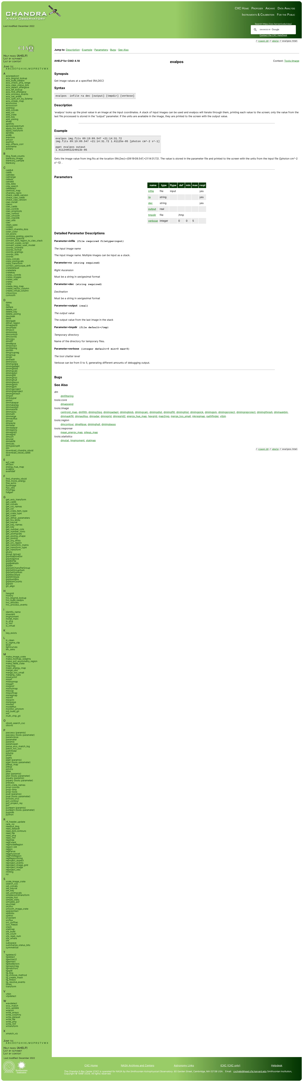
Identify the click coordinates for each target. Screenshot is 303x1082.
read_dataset (13, 828)
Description (73, 49)
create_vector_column (17, 288)
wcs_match (12, 1005)
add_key (10, 116)
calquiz (9, 179)
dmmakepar (12, 402)
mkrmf (9, 697)
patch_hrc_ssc (13, 748)
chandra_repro (13, 193)
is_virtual (10, 625)
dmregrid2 (119, 416)
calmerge (11, 177)
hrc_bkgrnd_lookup (16, 597)
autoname (11, 146)
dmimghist (182, 412)
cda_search (12, 186)
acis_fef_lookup (14, 89)
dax (8, 304)
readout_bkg (12, 826)
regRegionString (14, 858)
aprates (10, 132)
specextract (12, 911)
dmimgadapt (111, 412)
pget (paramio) (14, 759)
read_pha (11, 835)
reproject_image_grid (17, 865)
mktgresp (11, 702)
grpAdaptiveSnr (14, 556)
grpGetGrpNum (14, 572)
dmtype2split (13, 445)
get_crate (11, 515)
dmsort (10, 436)
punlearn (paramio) (16, 807)
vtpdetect (11, 996)
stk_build (10, 931)
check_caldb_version (17, 195)
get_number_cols (15, 529)
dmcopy (10, 339)
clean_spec (12, 224)
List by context (12, 61)
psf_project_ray (14, 803)
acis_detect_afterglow (17, 87)
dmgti (9, 357)
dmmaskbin (281, 412)
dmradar (94, 416)
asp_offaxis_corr (15, 144)
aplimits (10, 123)
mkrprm (10, 699)
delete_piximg (13, 313)
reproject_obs (13, 869)
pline (8, 771)
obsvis (9, 725)
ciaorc (9, 204)
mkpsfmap (11, 693)
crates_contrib (13, 274)
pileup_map (91, 432)
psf (7, 805)
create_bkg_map (15, 286)
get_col (10, 508)
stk (7, 940)
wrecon (10, 1010)
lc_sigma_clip (13, 642)
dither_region (13, 323)
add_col (10, 112)
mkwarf (10, 704)
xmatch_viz (12, 1033)
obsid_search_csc (15, 723)
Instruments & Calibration (258, 14)
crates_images (13, 277)
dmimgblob (127, 412)
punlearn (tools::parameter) (20, 810)
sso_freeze (12, 924)
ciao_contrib (12, 208)
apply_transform (14, 130)
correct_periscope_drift (18, 265)
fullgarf (9, 492)
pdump (9, 753)
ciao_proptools (14, 211)
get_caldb (11, 502)
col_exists (11, 233)
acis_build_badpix (15, 80)
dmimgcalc (141, 412)
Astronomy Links (184, 1065)
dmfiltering (67, 396)
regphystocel (13, 853)
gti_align (10, 586)
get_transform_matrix (17, 545)
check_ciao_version (16, 199)
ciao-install (11, 202)
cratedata (11, 270)
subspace (11, 942)
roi (7, 874)
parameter (11, 739)
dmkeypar (11, 398)
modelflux (11, 706)
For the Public (286, 14)
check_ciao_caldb (15, 197)
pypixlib (10, 812)
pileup (9, 766)
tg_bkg (9, 972)
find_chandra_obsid (16, 478)
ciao (8, 222)
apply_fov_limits (14, 128)
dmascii (10, 329)
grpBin (9, 565)
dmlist (9, 400)
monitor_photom (15, 708)
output (152, 208)
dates (9, 302)
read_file (10, 833)
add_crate (11, 114)
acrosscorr (11, 105)
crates (9, 281)
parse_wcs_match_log (18, 746)
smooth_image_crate (17, 908)
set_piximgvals (14, 892)
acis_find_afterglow (16, 91)
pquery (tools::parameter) (19, 780)
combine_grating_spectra (19, 236)
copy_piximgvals (15, 261)
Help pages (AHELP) (15, 55)
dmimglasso (108, 424)
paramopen (12, 744)
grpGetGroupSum (15, 570)
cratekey (10, 272)
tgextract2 (11, 959)
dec (150, 203)
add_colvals (12, 110)
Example (87, 49)
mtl (7, 713)
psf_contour (12, 801)
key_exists (11, 633)
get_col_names (14, 506)
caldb (9, 172)
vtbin (223, 416)
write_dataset (13, 1017)
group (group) (13, 554)
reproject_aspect (15, 860)
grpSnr (9, 583)
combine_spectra (15, 238)
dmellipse (80, 424)
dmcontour (67, 424)
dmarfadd (11, 327)
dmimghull (94, 424)
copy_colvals (13, 259)
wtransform (12, 1026)
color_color (12, 231)
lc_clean (10, 640)
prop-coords (13, 787)
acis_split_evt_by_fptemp (19, 98)
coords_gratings (14, 252)
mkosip (10, 690)
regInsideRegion (14, 844)
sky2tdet (10, 904)
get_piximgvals (14, 533)
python (9, 814)
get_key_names (14, 524)
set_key (10, 890)
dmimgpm (211, 412)
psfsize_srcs (12, 798)
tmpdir (152, 214)
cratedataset (12, 268)
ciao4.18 (263, 41)
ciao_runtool (12, 213)
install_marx (12, 618)
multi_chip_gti (13, 715)
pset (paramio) (13, 794)
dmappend (67, 404)
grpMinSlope (12, 576)
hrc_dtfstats (12, 602)
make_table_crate (15, 663)
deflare (9, 307)
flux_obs (10, 487)
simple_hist (12, 897)
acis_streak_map (15, 101)
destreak (10, 316)
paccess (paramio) (16, 732)
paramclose (12, 737)
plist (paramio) (13, 773)
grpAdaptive (12, 558)
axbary (9, 148)
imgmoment (77, 440)
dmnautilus (81, 416)
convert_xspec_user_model (20, 245)
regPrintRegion (13, 855)
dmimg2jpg (95, 412)
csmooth (10, 295)
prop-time (11, 789)
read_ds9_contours (16, 831)
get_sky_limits (13, 540)
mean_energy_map (72, 432)
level (8, 644)
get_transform (13, 549)
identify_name (13, 612)
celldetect (11, 188)
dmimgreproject (245, 412)
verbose (153, 220)
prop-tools (11, 791)
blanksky (10, 163)
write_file (10, 1019)
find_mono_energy (16, 481)
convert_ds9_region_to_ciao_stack (24, 240)
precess (10, 782)
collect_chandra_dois (17, 229)
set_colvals (12, 886)
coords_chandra (14, 247)
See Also (123, 49)
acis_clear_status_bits (17, 85)
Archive (270, 8)
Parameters (101, 49)
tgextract (10, 961)
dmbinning (11, 332)
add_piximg (12, 119)
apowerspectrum (15, 126)
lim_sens (10, 649)
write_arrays (12, 1012)
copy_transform (14, 263)
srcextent (11, 917)
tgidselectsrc (13, 963)
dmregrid (106, 416)
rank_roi (10, 824)
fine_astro (11, 483)
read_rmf (10, 837)
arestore (10, 137)
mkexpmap (12, 681)
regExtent (11, 842)
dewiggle (10, 320)
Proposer (257, 8)
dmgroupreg (12, 352)
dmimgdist (155, 412)
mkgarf (9, 684)
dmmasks (11, 411)
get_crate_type (14, 513)
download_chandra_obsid (19, 450)
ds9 (8, 455)
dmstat (65, 440)
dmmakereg (12, 405)
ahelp (275, 41)
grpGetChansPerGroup (18, 567)
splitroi (9, 915)
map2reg (164, 416)
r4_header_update (15, 821)
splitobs (10, 913)
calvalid (10, 181)
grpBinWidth (12, 563)
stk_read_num (13, 936)
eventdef (10, 471)
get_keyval (11, 522)
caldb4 (9, 170)
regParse (10, 851)
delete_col (11, 309)
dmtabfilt (10, 441)
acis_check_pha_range (18, 82)
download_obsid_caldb (18, 452)
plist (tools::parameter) (18, 775)
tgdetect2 (11, 954)
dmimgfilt (169, 412)
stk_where (11, 938)
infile (151, 191)
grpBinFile (11, 561)
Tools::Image (291, 60)
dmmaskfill (67, 416)
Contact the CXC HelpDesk (273, 35)
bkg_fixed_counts (15, 156)
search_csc (12, 883)
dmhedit (10, 359)
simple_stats (12, 899)
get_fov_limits (13, 520)
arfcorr (9, 139)
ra (149, 197)
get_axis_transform (16, 499)
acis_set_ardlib (13, 96)
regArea (10, 840)
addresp (10, 107)
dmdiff (9, 341)
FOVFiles (10, 490)
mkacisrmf (11, 677)
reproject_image (14, 867)
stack (9, 927)
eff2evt (9, 464)
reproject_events (15, 862)
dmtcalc (10, 443)
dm (7, 448)
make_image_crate (16, 656)
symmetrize (12, 947)
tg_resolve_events (15, 982)
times (9, 984)
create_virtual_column (17, 290)
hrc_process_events (16, 604)
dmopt (9, 421)
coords (9, 256)
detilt (8, 318)
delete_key (11, 311)
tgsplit (9, 970)
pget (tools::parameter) (18, 762)
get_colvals (12, 504)
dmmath (10, 414)
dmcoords (11, 336)
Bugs (113, 49)
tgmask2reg (12, 966)
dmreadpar (12, 427)
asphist (10, 142)
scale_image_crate (15, 881)
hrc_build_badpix (15, 600)
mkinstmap (12, 688)
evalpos (10, 469)
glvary (9, 552)
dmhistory (11, 361)
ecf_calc (10, 462)
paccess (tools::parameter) (20, 735)
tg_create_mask (14, 977)
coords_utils (12, 254)
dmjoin (9, 395)
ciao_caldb (11, 206)
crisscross (11, 293)
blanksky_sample (15, 160)
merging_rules (13, 674)
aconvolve (11, 103)
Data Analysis (286, 8)
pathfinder (212, 416)
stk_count (11, 933)
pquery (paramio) (15, 778)
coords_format (14, 249)
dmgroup (11, 355)
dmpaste (10, 423)
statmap (91, 440)
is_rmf (9, 623)
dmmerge (11, 416)
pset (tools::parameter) (18, 796)
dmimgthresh (265, 412)
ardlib (9, 135)
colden (9, 227)
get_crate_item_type (16, 511)
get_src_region (14, 542)
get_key (10, 526)
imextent (10, 614)
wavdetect (11, 1003)
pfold (8, 755)
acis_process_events (17, 94)
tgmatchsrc (12, 968)
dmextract (11, 345)
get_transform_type (16, 547)
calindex (10, 174)
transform (11, 986)
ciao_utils (11, 220)
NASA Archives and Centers (137, 1065)
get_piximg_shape (15, 536)
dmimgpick (196, 412)
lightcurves (12, 647)
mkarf (9, 679)
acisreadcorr (12, 76)
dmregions (11, 430)
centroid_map (69, 412)
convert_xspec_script (17, 243)
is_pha (9, 621)
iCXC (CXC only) (230, 1065)
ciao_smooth (13, 215)
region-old (11, 846)
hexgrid (152, 416)
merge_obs (12, 670)
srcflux (9, 920)
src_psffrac (12, 922)
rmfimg (9, 871)
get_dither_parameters (18, 517)
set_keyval (11, 888)
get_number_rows (15, 531)
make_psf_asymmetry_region (21, 661)
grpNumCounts (14, 581)
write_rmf (11, 1023)
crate (8, 283)
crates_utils (12, 279)
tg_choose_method (16, 975)
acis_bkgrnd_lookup (16, 78)
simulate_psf (12, 901)
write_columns (13, 1014)
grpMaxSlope (13, 574)
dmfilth (83, 412)
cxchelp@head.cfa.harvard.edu (250, 1071)
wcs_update (12, 1008)
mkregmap (198, 416)
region (9, 849)
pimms (9, 769)
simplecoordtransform (18, 895)
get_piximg (12, 538)
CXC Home (242, 8)
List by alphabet (12, 58)
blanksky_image (14, 158)
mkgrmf (10, 686)
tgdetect (10, 957)
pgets (9, 757)
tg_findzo (11, 979)
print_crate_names (15, 785)
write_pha (11, 1021)
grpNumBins (12, 579)
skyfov (9, 906)
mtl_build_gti (12, 711)
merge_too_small (181, 416)
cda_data (11, 183)
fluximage (11, 485)
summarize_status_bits (18, 945)
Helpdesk (276, 1065)
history (9, 595)
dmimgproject (226, 412)
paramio (10, 741)
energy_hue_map (137, 416)
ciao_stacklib (13, 217)
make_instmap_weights (18, 658)
